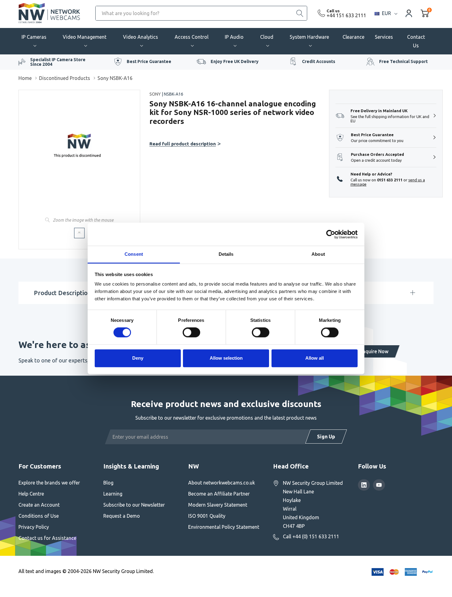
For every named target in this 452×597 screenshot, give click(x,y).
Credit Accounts (318, 61)
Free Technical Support (403, 61)
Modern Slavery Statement (217, 505)
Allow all (314, 358)
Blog (108, 482)
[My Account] (409, 13)
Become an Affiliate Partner (219, 493)
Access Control (191, 37)
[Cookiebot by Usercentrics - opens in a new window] (331, 234)
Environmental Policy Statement (223, 527)
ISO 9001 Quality (206, 516)
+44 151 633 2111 (346, 15)
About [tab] (318, 254)
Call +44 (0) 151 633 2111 (311, 536)
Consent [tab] (134, 254)
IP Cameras (34, 37)
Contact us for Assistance (47, 538)
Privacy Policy (33, 527)
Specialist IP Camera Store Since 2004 (57, 62)
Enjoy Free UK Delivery (235, 61)
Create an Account (39, 505)
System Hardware (309, 37)
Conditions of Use (38, 516)
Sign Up (326, 436)
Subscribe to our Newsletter (134, 505)
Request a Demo (121, 516)
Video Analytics (140, 37)
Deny (137, 358)
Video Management (84, 37)
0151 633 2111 (389, 180)
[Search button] (300, 13)
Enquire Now (374, 351)
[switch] (191, 333)
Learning (112, 493)
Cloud (266, 37)
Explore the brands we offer (49, 482)
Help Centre (31, 493)
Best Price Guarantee (149, 61)
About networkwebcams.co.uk (221, 482)
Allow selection (226, 358)
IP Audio (234, 37)
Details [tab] (226, 254)
